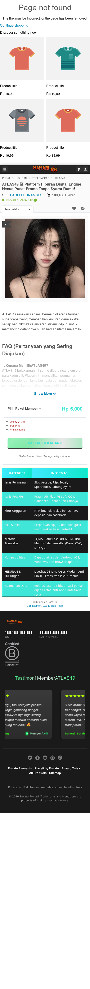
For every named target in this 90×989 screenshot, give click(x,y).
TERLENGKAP (40, 178)
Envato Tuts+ (71, 768)
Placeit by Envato (47, 768)
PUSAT (6, 178)
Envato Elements (20, 768)
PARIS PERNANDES (26, 195)
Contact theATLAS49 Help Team (45, 605)
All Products (38, 773)
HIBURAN (21, 178)
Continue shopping (14, 25)
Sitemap (55, 773)
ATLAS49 (59, 178)
